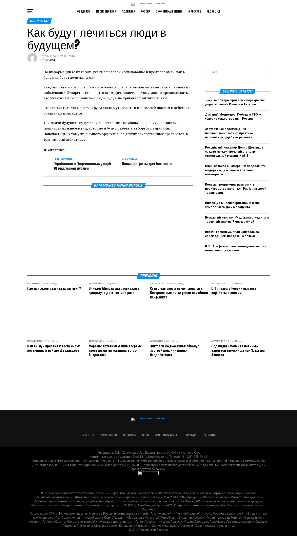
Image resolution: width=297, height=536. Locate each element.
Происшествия (106, 11)
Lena (51, 60)
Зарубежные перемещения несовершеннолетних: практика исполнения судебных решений (229, 133)
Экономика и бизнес (169, 11)
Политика (128, 11)
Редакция (213, 11)
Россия (145, 11)
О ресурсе (194, 11)
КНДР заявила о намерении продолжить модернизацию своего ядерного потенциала (235, 170)
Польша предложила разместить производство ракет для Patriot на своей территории (235, 188)
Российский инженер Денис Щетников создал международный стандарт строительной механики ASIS (234, 151)
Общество (84, 11)
